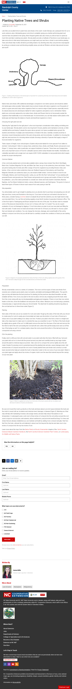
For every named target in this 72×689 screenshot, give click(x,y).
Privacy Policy (11, 548)
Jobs (5, 631)
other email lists (17, 545)
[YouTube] (13, 664)
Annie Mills (12, 24)
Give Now (6, 645)
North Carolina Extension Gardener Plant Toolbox (43, 432)
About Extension (8, 628)
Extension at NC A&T (10, 642)
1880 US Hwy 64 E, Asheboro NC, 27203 (59, 7)
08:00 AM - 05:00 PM (63, 10)
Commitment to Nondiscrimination (19, 670)
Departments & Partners (11, 634)
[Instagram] (9, 664)
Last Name (5, 489)
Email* (4, 475)
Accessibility (17, 682)
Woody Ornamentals (41, 429)
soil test (23, 197)
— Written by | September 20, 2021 (14, 24)
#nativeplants (17, 587)
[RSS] (17, 664)
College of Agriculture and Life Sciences (16, 637)
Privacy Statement (43, 670)
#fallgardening (28, 587)
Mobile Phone (6, 496)
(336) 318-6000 (47, 10)
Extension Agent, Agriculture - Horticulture (23, 573)
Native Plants (29, 429)
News (3, 16)
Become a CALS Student (11, 640)
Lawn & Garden (7, 587)
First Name (5, 482)
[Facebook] (5, 664)
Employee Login (64, 687)
